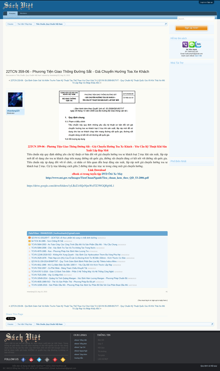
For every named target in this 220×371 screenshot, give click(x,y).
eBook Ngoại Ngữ (80, 351)
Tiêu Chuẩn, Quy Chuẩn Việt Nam (28, 75)
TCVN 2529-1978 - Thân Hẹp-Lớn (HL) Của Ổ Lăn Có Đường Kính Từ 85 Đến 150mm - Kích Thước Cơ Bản (78, 258)
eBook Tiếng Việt (80, 340)
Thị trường (102, 351)
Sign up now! (191, 28)
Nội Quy (101, 348)
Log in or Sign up (206, 2)
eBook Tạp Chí (79, 347)
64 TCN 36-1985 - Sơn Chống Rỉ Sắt (47, 241)
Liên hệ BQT (103, 359)
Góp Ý (100, 344)
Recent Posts (25, 17)
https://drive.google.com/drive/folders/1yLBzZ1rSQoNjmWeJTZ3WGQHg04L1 (70, 185)
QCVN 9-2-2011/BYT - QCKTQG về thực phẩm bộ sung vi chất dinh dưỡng (64, 238)
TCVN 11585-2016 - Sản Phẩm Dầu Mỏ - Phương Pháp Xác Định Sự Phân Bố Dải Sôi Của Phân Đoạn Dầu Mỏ (79, 285)
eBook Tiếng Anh (80, 344)
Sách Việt (198, 56)
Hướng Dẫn (78, 358)
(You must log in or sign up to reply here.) (153, 300)
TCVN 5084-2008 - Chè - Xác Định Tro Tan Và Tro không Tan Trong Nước (63, 248)
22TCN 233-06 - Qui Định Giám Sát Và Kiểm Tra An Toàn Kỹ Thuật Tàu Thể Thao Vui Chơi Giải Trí (54, 80)
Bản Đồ (101, 340)
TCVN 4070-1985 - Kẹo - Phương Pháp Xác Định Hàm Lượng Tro (60, 251)
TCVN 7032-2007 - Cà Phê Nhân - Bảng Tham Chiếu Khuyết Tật (59, 268)
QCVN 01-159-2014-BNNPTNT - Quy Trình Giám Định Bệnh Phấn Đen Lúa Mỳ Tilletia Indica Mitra (73, 261)
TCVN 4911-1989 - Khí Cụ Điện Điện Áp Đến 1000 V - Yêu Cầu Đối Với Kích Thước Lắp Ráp (71, 265)
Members (23, 13)
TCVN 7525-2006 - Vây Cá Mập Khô (47, 275)
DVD (112, 174)
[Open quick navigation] (166, 24)
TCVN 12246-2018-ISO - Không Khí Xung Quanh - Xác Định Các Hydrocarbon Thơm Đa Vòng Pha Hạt (75, 255)
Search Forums (11, 17)
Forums (12, 13)
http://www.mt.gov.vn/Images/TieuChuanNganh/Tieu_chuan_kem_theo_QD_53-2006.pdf (97, 178)
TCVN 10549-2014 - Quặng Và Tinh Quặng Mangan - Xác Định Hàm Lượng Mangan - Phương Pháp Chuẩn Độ (79, 278)
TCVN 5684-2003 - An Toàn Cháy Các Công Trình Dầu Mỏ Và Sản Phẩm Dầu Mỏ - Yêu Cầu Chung (74, 244)
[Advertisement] (87, 48)
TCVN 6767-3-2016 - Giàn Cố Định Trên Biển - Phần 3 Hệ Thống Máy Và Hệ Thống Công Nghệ (72, 271)
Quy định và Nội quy (209, 366)
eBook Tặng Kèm (80, 354)
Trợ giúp (101, 355)
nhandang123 (55, 75)
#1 (167, 292)
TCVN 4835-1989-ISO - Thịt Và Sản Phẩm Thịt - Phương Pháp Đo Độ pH (63, 282)
